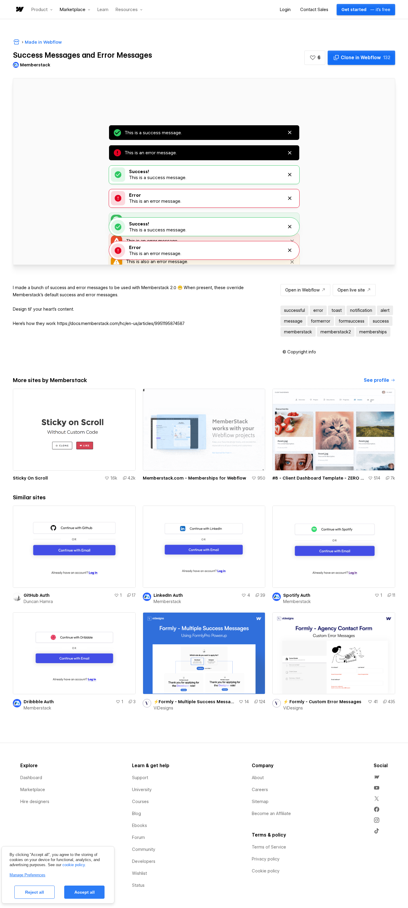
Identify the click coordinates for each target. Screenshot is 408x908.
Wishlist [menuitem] (139, 873)
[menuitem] (377, 777)
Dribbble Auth (39, 701)
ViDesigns (163, 708)
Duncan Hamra (38, 601)
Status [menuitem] (138, 885)
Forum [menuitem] (138, 837)
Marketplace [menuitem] (32, 789)
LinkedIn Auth (168, 595)
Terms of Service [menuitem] (269, 847)
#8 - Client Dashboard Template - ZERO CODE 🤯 (319, 478)
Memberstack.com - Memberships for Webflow (194, 478)
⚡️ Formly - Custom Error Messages (322, 701)
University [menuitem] (142, 789)
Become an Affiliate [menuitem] (271, 813)
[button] (42, 9)
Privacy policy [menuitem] (266, 859)
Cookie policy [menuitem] (266, 871)
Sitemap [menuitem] (260, 801)
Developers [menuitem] (143, 861)
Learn (102, 9)
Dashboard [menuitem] (31, 777)
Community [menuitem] (143, 849)
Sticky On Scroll (30, 478)
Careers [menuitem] (260, 789)
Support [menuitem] (140, 777)
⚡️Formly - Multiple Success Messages (195, 701)
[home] (19, 9)
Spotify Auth (296, 595)
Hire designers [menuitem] (34, 801)
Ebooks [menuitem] (139, 825)
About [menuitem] (258, 777)
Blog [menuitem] (136, 813)
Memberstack (167, 601)
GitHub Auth (37, 595)
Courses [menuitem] (140, 801)
